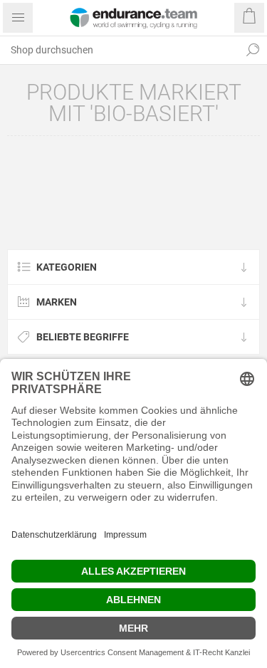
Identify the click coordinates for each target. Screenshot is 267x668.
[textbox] (119, 50)
